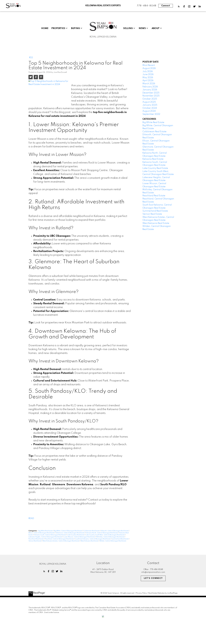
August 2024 (149, 111)
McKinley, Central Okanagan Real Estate (110, 537)
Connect (165, 6)
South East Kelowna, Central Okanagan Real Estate (93, 539)
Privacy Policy (141, 593)
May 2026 (147, 77)
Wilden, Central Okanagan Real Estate (113, 541)
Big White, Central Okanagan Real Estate (68, 531)
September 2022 (151, 114)
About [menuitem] (156, 28)
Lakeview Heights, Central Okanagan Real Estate (45, 537)
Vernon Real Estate (35, 541)
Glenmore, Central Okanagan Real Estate (70, 533)
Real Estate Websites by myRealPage (163, 593)
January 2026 (149, 90)
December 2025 (150, 93)
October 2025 (149, 99)
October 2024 (149, 108)
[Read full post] (48, 92)
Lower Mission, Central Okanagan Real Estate (79, 537)
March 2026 (148, 84)
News (142, 28)
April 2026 (147, 80)
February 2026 (150, 87)
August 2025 (149, 102)
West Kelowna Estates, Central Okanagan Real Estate (61, 541)
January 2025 (149, 105)
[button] (179, 6)
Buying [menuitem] (75, 28)
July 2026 (147, 71)
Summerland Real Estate (120, 539)
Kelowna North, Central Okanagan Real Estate (102, 533)
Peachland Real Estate (36, 539)
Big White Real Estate (45, 531)
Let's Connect (153, 578)
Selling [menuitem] (128, 28)
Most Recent (148, 65)
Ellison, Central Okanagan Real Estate (41, 533)
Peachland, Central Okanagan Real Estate (59, 539)
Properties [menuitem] (58, 28)
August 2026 (149, 68)
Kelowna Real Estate (152, 159)
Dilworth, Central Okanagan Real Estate (115, 531)
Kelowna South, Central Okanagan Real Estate (50, 535)
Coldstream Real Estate (91, 531)
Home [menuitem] (44, 28)
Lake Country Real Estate (76, 535)
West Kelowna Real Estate (90, 541)
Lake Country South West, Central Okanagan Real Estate (105, 535)
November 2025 (151, 96)
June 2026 (148, 74)
